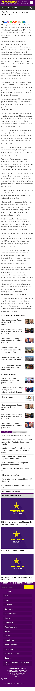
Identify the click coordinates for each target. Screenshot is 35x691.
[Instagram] (8, 22)
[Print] (16, 22)
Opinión (7, 631)
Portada (7, 596)
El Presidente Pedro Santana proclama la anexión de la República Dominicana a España (17, 442)
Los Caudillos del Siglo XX (11, 491)
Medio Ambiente (11, 645)
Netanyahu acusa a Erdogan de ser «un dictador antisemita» (12, 322)
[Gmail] (19, 22)
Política (7, 600)
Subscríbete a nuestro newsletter (17, 583)
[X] (3, 22)
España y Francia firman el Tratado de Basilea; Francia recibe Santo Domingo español (16, 450)
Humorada (8, 658)
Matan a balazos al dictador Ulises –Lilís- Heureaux (17, 480)
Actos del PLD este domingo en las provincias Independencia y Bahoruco (12, 390)
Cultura (7, 618)
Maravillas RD (9, 640)
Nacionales (9, 609)
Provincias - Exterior (12, 653)
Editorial (7, 636)
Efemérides (9, 649)
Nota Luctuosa (7, 397)
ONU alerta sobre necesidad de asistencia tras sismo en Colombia (12, 331)
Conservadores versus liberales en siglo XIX (16, 486)
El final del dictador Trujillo (11, 475)
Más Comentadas (19, 432)
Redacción (6, 17)
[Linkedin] (24, 22)
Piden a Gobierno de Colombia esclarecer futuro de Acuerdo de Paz (11, 350)
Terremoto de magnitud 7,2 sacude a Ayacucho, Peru (11, 358)
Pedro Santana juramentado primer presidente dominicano (14, 464)
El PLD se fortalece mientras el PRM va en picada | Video (10, 381)
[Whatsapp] (11, 22)
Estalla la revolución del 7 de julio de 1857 (15, 470)
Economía (8, 605)
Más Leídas (6, 432)
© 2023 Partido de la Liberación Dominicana (13, 683)
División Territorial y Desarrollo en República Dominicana (14, 457)
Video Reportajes (11, 627)
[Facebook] (5, 22)
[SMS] (21, 22)
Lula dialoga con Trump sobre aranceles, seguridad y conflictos (11, 341)
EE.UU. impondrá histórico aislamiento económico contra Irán (11, 367)
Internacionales (15, 17)
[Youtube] (13, 22)
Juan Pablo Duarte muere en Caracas (15, 436)
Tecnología (9, 622)
